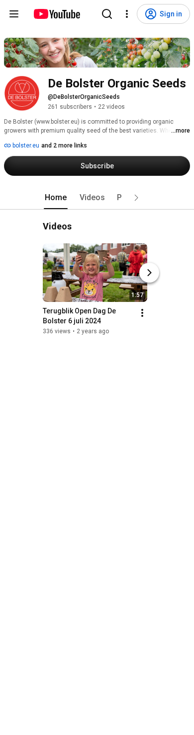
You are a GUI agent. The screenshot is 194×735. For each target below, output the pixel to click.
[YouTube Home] (56, 14)
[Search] (107, 14)
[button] (136, 198)
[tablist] (97, 198)
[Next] (149, 273)
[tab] (56, 198)
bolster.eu (25, 145)
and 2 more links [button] (64, 145)
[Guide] (14, 14)
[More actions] (142, 313)
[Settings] (127, 14)
